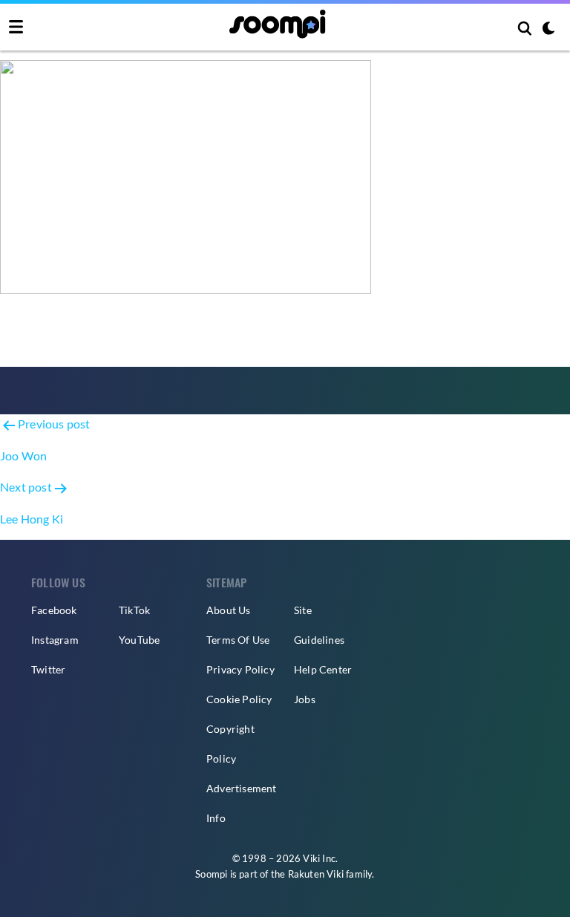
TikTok (134, 610)
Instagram (55, 639)
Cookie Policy (239, 699)
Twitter (48, 669)
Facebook (54, 610)
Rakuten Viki (316, 874)
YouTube (139, 639)
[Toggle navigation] (16, 27)
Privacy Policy (240, 669)
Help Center (323, 669)
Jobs (304, 699)
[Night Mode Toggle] (548, 30)
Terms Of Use (237, 639)
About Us (228, 610)
